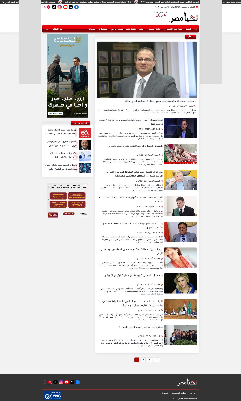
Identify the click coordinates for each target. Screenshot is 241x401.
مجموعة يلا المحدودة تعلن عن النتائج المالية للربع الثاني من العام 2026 (52, 2)
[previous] (156, 359)
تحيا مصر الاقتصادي (173, 29)
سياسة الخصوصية (179, 393)
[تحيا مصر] (184, 17)
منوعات (92, 29)
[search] (47, 29)
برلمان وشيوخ (154, 29)
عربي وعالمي (117, 29)
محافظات (103, 29)
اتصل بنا (165, 393)
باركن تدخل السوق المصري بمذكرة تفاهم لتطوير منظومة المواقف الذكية (127, 2)
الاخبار (188, 29)
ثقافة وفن (131, 29)
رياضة (141, 29)
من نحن (193, 393)
